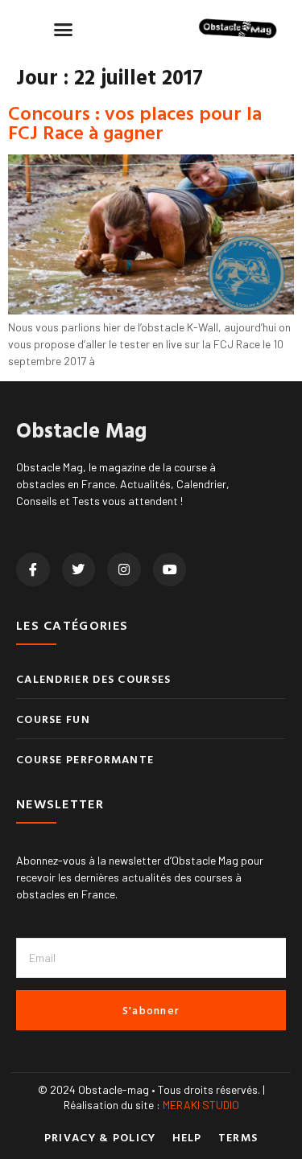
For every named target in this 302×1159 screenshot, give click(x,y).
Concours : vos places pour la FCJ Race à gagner (135, 122)
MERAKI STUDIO (201, 1105)
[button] (63, 29)
